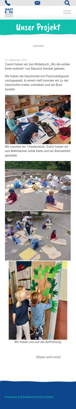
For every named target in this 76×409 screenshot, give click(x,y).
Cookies (47, 397)
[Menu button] (67, 12)
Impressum (12, 397)
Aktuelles (39, 45)
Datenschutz (31, 397)
